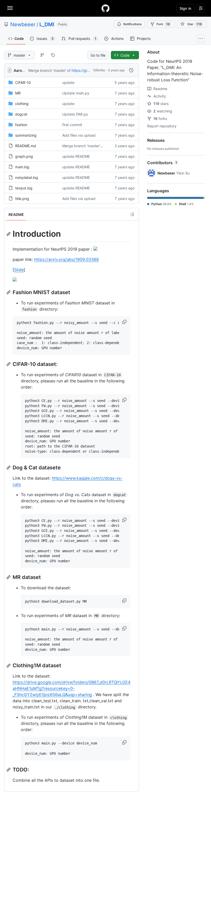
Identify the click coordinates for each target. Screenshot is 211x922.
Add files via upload (78, 135)
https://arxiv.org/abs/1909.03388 (66, 259)
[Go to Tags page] (53, 55)
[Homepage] (105, 8)
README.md (25, 146)
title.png (22, 198)
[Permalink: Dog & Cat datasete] (9, 467)
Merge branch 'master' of (49, 70)
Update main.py (75, 93)
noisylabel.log (26, 177)
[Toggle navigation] (10, 8)
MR (18, 93)
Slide (19, 269)
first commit (72, 124)
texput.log (23, 188)
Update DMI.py (75, 114)
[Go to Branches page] (42, 55)
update (68, 82)
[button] (124, 322)
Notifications (132, 24)
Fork (163, 24)
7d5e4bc (99, 70)
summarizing (26, 135)
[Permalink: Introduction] (9, 234)
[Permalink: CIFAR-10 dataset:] (9, 364)
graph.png (24, 156)
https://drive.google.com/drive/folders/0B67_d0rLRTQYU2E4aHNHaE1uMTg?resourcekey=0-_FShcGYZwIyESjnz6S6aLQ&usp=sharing (71, 688)
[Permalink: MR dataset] (9, 577)
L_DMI (46, 24)
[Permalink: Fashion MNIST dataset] (9, 292)
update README (76, 156)
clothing (22, 103)
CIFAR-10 (23, 82)
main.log (22, 167)
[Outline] (132, 214)
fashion (21, 124)
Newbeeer (23, 24)
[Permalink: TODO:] (9, 769)
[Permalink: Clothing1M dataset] (9, 665)
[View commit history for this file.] (131, 70)
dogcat (21, 114)
